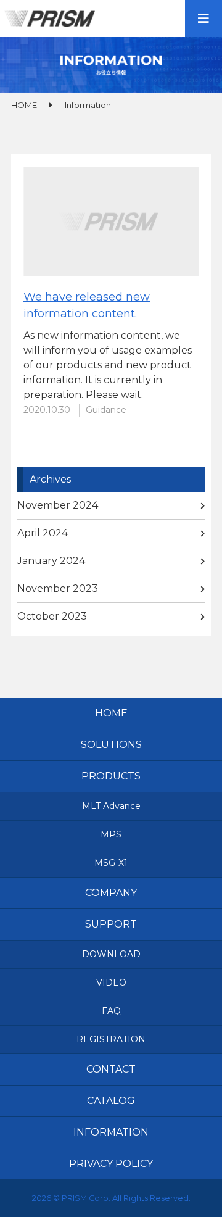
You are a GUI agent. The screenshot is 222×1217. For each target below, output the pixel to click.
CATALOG (111, 1101)
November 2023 (57, 588)
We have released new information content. (86, 305)
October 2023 (52, 616)
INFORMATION (111, 1132)
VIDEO (111, 982)
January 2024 (51, 561)
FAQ (111, 1010)
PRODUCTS (111, 776)
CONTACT (111, 1069)
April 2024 (42, 533)
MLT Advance (111, 806)
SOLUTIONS (111, 744)
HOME (111, 713)
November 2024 (57, 505)
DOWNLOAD (111, 954)
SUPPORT (111, 924)
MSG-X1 (111, 862)
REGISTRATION (111, 1039)
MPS (111, 834)
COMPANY (111, 893)
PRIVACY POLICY (111, 1163)
